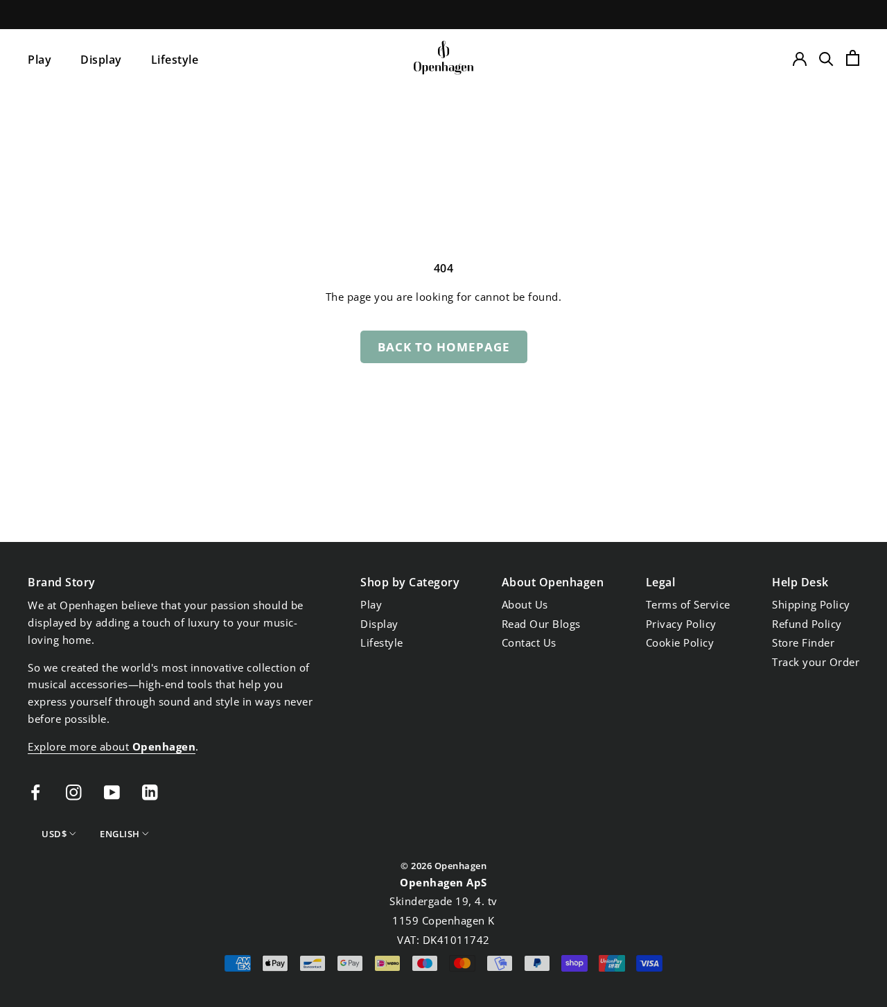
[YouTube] (112, 791)
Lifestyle (175, 59)
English (120, 834)
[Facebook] (36, 791)
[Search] (826, 58)
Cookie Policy (680, 642)
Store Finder (803, 642)
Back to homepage (444, 347)
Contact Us (529, 642)
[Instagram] (74, 791)
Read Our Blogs (541, 624)
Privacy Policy (681, 624)
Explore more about (111, 746)
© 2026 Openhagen (443, 865)
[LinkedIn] (150, 791)
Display (101, 59)
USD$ (54, 834)
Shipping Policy (811, 604)
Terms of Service (688, 604)
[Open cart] (852, 58)
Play (39, 59)
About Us (525, 604)
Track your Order (815, 662)
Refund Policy (807, 624)
